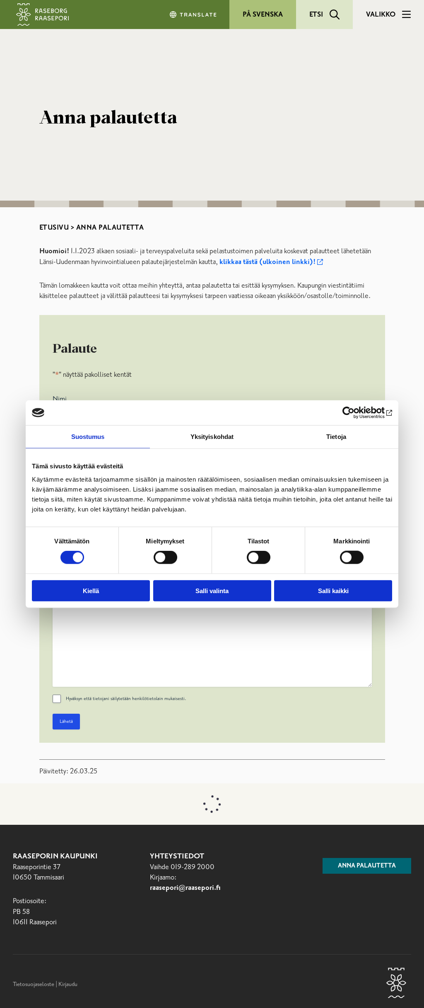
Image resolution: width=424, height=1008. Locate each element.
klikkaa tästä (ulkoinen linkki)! (267, 262)
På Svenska (263, 14)
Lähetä (66, 721)
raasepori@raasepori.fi (185, 888)
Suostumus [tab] (88, 436)
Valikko (380, 14)
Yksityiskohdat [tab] (212, 436)
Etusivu (54, 227)
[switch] (165, 557)
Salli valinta (212, 590)
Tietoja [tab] (336, 436)
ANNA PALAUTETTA (367, 866)
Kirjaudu (67, 984)
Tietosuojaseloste (33, 984)
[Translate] (193, 14)
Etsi (316, 14)
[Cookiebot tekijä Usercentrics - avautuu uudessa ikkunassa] (356, 413)
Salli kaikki (333, 590)
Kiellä (91, 590)
